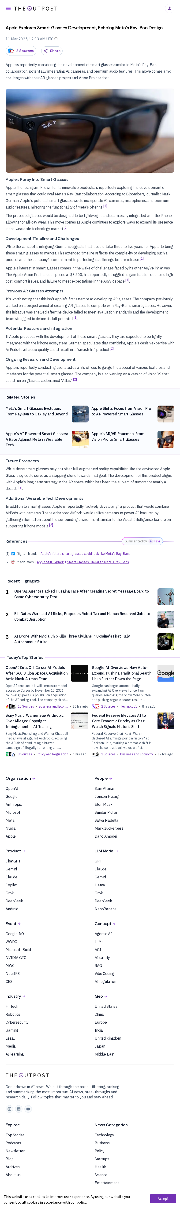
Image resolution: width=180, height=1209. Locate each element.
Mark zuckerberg (109, 828)
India (99, 1030)
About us (13, 1174)
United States (106, 1006)
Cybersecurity (17, 1022)
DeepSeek (14, 901)
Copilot (12, 885)
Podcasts (13, 1143)
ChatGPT (13, 861)
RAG (98, 965)
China (99, 1014)
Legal (10, 1038)
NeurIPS (13, 973)
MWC (10, 965)
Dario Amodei (106, 836)
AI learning (15, 1054)
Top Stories (15, 1135)
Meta (10, 820)
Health (100, 1166)
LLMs (99, 941)
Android (12, 909)
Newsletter (15, 1151)
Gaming (12, 1030)
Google (12, 796)
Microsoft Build (18, 949)
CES (9, 981)
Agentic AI (103, 933)
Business (102, 1143)
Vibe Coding (104, 973)
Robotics (13, 1014)
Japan (100, 1046)
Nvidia (11, 828)
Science (101, 1174)
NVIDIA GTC (16, 957)
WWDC (11, 941)
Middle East (104, 1054)
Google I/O (15, 933)
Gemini (11, 869)
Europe (101, 1022)
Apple (11, 836)
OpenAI (12, 788)
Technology (104, 1135)
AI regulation (105, 981)
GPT (98, 861)
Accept (163, 1198)
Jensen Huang (107, 796)
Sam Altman (105, 788)
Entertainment (107, 1182)
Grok (10, 893)
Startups (102, 1159)
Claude (11, 877)
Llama (100, 885)
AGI (98, 949)
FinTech (12, 1006)
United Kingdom (108, 1038)
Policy (100, 1151)
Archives (13, 1166)
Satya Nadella (106, 820)
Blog (9, 1159)
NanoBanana (106, 909)
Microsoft (14, 812)
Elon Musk (103, 804)
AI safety (102, 957)
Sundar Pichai (106, 812)
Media (11, 1046)
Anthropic (14, 804)
